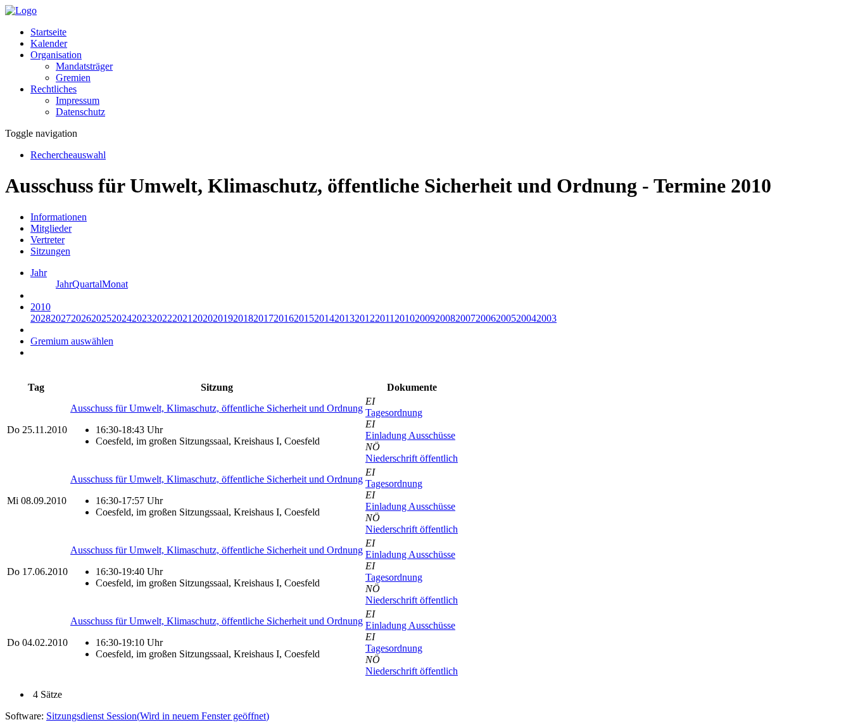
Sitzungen (50, 251)
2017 (263, 318)
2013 (344, 318)
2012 (365, 318)
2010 (405, 318)
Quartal (87, 284)
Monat (115, 284)
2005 (506, 318)
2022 (162, 318)
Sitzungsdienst (157, 716)
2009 (425, 318)
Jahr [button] (38, 272)
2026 (81, 318)
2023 (142, 318)
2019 (223, 318)
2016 (284, 318)
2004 (526, 318)
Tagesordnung (393, 412)
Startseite (48, 32)
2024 (121, 318)
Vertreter (47, 239)
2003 (546, 318)
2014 (324, 318)
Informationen (58, 217)
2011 (385, 318)
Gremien (73, 77)
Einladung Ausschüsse (410, 435)
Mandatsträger (84, 66)
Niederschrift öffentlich (411, 458)
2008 (445, 318)
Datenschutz (80, 111)
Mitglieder (51, 228)
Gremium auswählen (71, 341)
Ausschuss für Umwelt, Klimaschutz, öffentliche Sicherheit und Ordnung (216, 408)
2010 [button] (40, 306)
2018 (243, 318)
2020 (203, 318)
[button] (56, 54)
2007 (465, 318)
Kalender (48, 43)
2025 (101, 318)
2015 (304, 318)
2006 (486, 318)
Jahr (64, 284)
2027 (61, 318)
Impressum (77, 100)
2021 (182, 318)
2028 (40, 318)
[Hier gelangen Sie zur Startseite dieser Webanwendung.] (21, 10)
